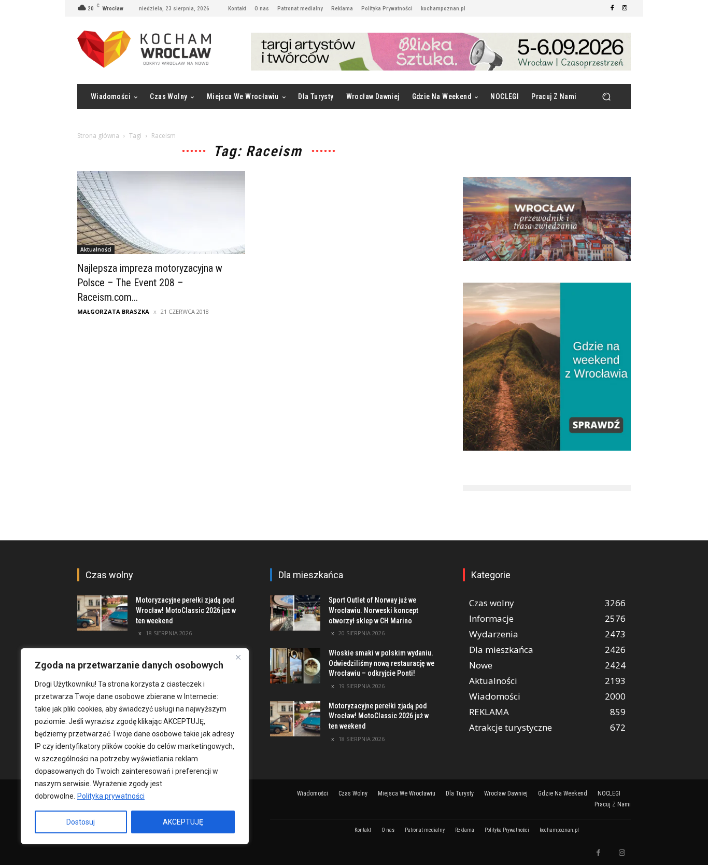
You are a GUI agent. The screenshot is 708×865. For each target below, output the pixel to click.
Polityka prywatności (111, 796)
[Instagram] (624, 8)
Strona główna (98, 135)
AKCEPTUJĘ (183, 822)
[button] (606, 97)
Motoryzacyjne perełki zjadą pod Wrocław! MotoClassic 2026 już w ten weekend (186, 610)
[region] (135, 746)
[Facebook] (612, 8)
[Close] (238, 657)
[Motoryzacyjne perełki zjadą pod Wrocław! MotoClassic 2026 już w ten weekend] (102, 613)
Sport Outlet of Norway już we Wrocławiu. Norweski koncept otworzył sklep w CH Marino (373, 610)
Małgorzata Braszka (113, 311)
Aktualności (95, 249)
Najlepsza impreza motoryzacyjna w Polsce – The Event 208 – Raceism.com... (149, 282)
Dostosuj (80, 822)
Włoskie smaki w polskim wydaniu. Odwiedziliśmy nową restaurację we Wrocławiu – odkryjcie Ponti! (381, 663)
